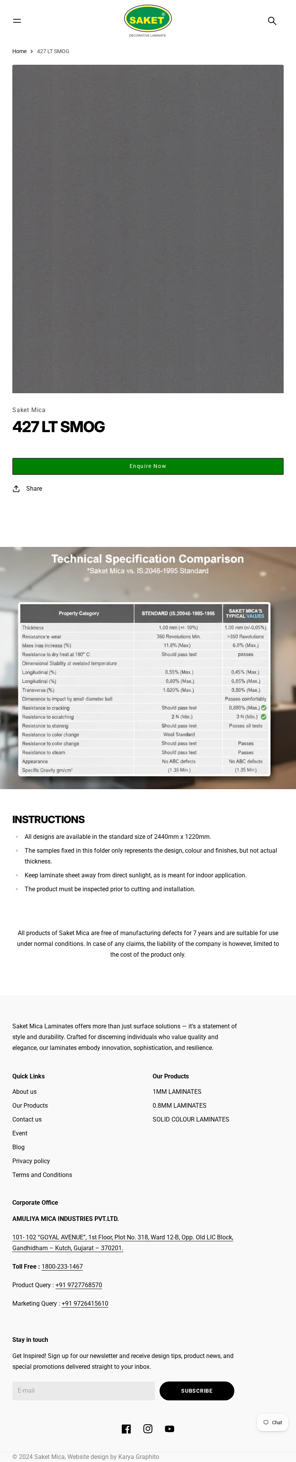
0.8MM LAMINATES (180, 1105)
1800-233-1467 (62, 1266)
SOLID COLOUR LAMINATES (191, 1119)
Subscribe (196, 1391)
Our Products (30, 1105)
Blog (18, 1147)
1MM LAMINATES (177, 1091)
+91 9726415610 (85, 1303)
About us (24, 1091)
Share (34, 488)
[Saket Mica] (148, 21)
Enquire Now (148, 466)
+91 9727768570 (79, 1285)
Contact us (27, 1119)
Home (19, 51)
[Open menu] (17, 21)
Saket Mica (29, 410)
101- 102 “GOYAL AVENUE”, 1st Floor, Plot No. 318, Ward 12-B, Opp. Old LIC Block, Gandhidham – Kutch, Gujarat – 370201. (122, 1243)
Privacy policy (31, 1161)
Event (19, 1133)
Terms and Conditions (42, 1175)
